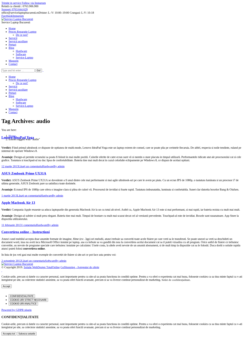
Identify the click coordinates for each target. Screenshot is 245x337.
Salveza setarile (26, 333)
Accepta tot (9, 333)
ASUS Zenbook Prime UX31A (23, 173)
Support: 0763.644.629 (14, 9)
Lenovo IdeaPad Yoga (17, 137)
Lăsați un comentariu (30, 166)
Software (50, 260)
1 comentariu (28, 225)
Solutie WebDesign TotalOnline (42, 267)
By (59, 166)
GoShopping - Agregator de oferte (79, 267)
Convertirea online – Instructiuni (25, 232)
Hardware (47, 166)
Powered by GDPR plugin (16, 310)
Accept (6, 286)
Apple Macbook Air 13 (18, 202)
